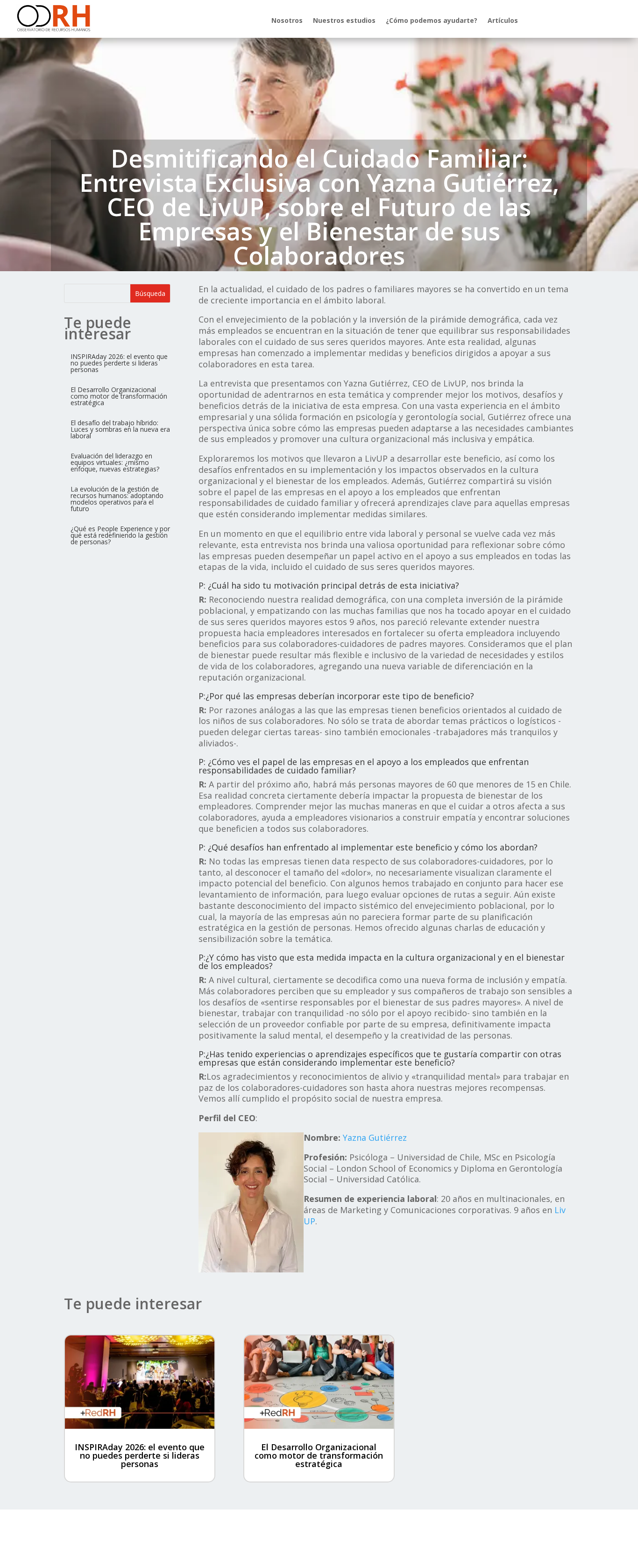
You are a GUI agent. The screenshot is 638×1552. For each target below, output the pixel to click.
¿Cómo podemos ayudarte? (431, 21)
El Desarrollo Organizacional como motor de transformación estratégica (319, 1455)
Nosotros (287, 21)
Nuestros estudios (344, 21)
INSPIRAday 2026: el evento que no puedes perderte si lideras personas (140, 1455)
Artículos (503, 21)
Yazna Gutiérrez (375, 1137)
